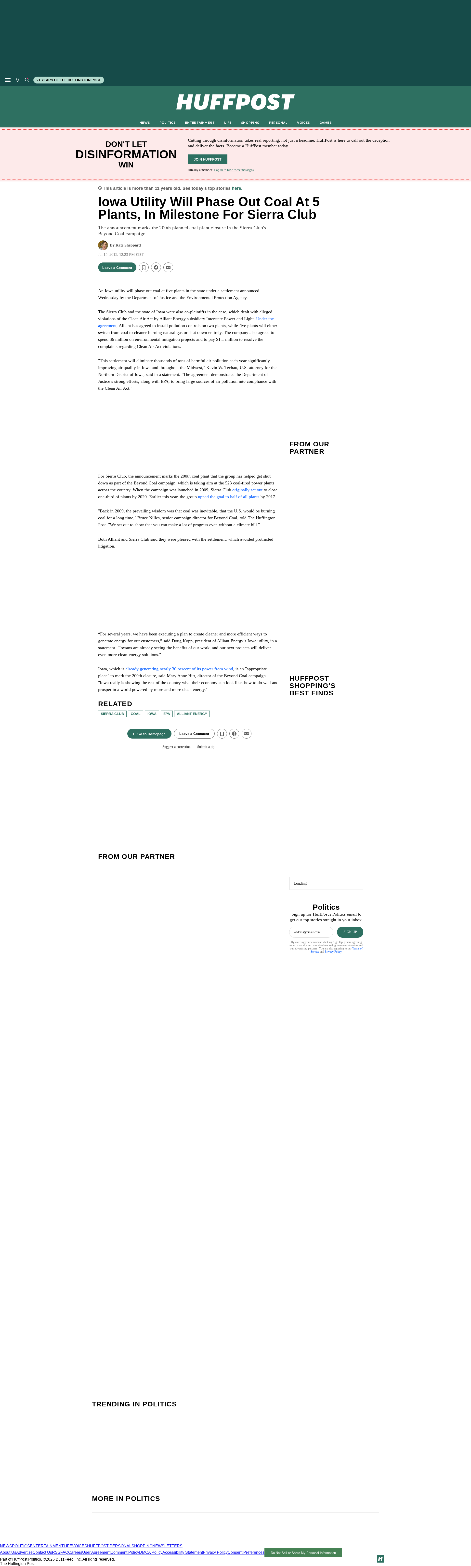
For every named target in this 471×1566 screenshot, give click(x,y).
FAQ (64, 1553)
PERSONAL (278, 122)
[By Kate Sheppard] (103, 245)
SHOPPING (250, 122)
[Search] (26, 80)
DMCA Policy (150, 1553)
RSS (56, 1553)
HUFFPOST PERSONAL (109, 1546)
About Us (8, 1553)
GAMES (325, 122)
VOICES (303, 122)
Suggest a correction (176, 747)
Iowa (152, 714)
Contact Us (42, 1553)
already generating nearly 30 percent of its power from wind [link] (179, 668)
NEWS (145, 122)
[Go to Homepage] (380, 1559)
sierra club (112, 714)
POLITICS (167, 122)
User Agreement (96, 1553)
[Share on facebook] (156, 267)
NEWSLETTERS (167, 1546)
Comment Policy (124, 1553)
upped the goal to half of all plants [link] (228, 496)
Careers (75, 1553)
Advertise (24, 1553)
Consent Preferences (246, 1553)
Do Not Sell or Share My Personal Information (303, 1553)
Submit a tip (205, 747)
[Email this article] (168, 267)
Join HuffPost (208, 159)
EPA (166, 714)
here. (237, 188)
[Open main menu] (8, 80)
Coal (136, 714)
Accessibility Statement (182, 1553)
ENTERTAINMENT (200, 122)
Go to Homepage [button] (151, 734)
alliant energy (192, 714)
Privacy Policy (333, 951)
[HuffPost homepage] (63, 1541)
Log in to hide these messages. (234, 170)
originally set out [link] (247, 489)
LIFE (228, 122)
